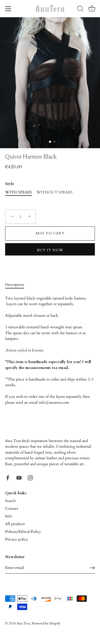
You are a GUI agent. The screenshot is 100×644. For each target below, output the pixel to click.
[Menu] (8, 8)
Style (9, 183)
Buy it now (50, 250)
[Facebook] (7, 477)
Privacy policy (16, 539)
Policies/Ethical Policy (23, 531)
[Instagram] (30, 477)
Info (8, 516)
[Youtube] (19, 477)
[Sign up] (92, 567)
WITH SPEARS (18, 192)
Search (10, 500)
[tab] (17, 285)
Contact (11, 508)
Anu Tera (23, 623)
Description (14, 284)
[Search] (80, 9)
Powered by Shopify (46, 623)
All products (15, 523)
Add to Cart (50, 233)
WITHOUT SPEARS (54, 192)
